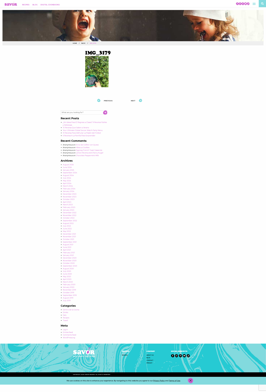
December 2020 (69, 258)
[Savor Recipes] (11, 3)
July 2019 (67, 301)
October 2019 (68, 293)
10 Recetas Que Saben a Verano (76, 128)
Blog (35, 5)
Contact (150, 360)
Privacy (149, 363)
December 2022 (69, 213)
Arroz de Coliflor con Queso (87, 145)
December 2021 (69, 234)
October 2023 (69, 199)
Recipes (25, 5)
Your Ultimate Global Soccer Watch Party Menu (83, 130)
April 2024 (67, 183)
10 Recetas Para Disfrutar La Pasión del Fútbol (82, 133)
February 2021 (69, 253)
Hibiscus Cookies (82, 147)
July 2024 (67, 178)
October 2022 (69, 218)
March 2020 (68, 282)
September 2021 (70, 242)
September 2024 (70, 173)
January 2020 (68, 287)
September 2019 (70, 295)
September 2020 (70, 266)
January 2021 (68, 255)
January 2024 (68, 191)
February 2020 (69, 285)
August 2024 (68, 175)
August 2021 (68, 245)
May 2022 (67, 231)
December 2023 (69, 194)
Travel (65, 320)
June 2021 (67, 247)
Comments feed (69, 335)
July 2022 (67, 226)
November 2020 (69, 261)
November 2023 (69, 197)
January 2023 (68, 210)
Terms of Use (174, 381)
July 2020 (67, 271)
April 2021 (67, 250)
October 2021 (68, 239)
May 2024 (67, 181)
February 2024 (69, 189)
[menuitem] (26, 4)
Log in (65, 330)
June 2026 (67, 167)
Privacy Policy (159, 381)
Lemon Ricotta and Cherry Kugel (89, 153)
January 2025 (68, 170)
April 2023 (67, 202)
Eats (64, 315)
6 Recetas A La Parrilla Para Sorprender (79, 136)
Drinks (65, 312)
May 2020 (67, 277)
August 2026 (68, 165)
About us (150, 355)
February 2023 (69, 207)
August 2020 (68, 269)
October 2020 (69, 263)
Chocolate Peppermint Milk (87, 156)
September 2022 (70, 221)
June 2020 (67, 274)
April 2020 (67, 279)
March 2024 (68, 186)
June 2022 (67, 229)
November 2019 (69, 290)
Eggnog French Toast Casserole (89, 150)
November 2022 (69, 215)
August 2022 (68, 223)
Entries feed (68, 332)
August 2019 (68, 298)
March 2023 (68, 205)
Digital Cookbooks (50, 5)
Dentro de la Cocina (71, 310)
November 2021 (69, 237)
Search (105, 112)
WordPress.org (69, 338)
